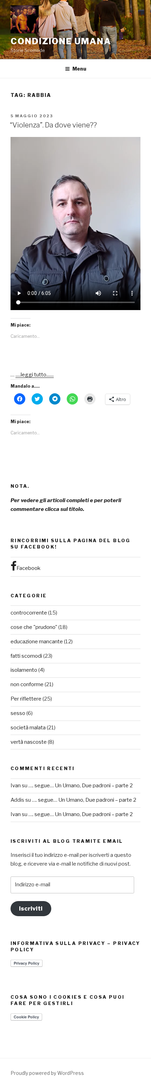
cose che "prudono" (34, 627)
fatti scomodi (26, 656)
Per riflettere (26, 699)
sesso (18, 713)
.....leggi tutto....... (34, 375)
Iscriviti (30, 908)
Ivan (16, 785)
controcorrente (29, 613)
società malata (28, 727)
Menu (79, 69)
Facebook (28, 568)
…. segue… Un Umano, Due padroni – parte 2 (80, 785)
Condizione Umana (61, 41)
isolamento (24, 670)
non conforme (27, 684)
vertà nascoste (29, 742)
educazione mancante (37, 641)
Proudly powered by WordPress (47, 1073)
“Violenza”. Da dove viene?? (53, 125)
